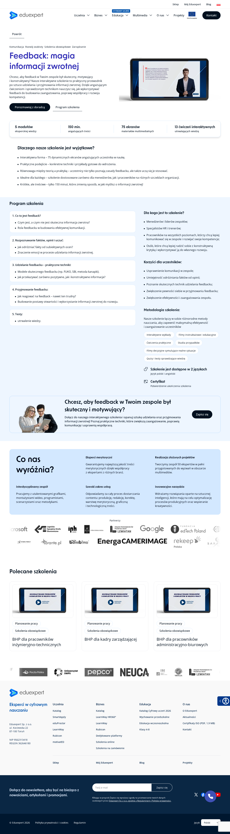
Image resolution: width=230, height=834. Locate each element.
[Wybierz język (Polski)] (219, 4)
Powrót (17, 34)
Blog (208, 4)
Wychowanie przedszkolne (154, 717)
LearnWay (58, 729)
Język (197, 822)
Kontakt (211, 15)
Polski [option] (207, 822)
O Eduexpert (190, 710)
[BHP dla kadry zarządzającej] (115, 616)
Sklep (176, 4)
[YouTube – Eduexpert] (218, 794)
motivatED (58, 742)
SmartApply (59, 717)
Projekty (187, 762)
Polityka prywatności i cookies (51, 822)
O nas (186, 704)
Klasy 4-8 (144, 729)
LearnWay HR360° (106, 717)
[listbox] (211, 822)
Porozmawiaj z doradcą (30, 107)
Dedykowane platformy (109, 735)
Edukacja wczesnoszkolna (154, 723)
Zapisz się (202, 414)
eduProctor (59, 723)
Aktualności (189, 717)
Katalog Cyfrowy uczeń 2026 (155, 710)
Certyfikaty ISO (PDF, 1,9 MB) (199, 723)
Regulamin (80, 822)
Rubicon (57, 735)
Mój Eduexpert (192, 4)
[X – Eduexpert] (196, 794)
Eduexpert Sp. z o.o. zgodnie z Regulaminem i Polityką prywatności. (140, 800)
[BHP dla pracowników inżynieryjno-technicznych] (43, 616)
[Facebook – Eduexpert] (203, 794)
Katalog (57, 710)
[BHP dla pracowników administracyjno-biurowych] (187, 616)
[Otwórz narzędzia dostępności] (223, 701)
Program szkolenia (67, 107)
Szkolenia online (105, 742)
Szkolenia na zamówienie (110, 748)
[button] (210, 796)
